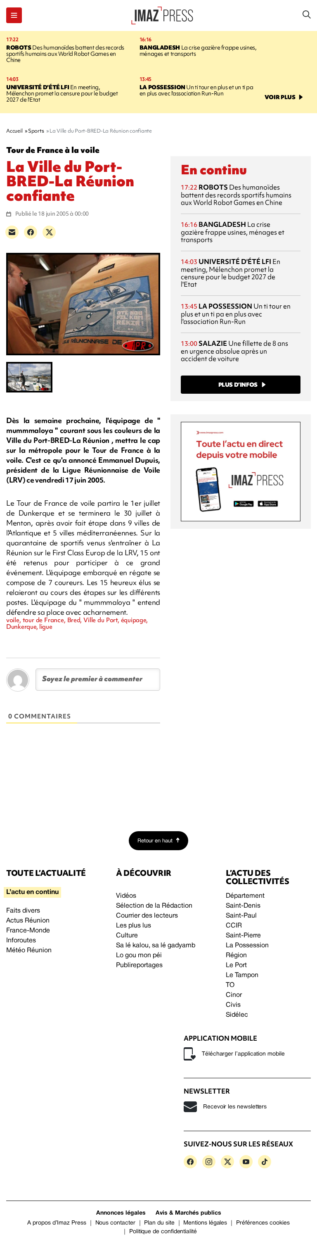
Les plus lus (133, 926)
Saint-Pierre (243, 936)
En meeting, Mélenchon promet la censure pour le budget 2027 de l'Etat (62, 93)
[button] (14, 15)
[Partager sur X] (49, 232)
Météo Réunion (29, 951)
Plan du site (159, 1223)
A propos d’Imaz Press (56, 1223)
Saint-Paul (241, 916)
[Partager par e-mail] (12, 232)
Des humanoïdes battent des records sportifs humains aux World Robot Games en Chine (65, 54)
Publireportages (139, 965)
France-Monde (28, 931)
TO (230, 985)
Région (236, 955)
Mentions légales (205, 1223)
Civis (233, 1005)
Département (245, 896)
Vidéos (126, 896)
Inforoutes (21, 941)
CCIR (234, 926)
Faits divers (23, 911)
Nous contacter (115, 1223)
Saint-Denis (243, 906)
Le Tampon (242, 975)
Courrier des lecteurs (147, 916)
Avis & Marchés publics (188, 1213)
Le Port (236, 965)
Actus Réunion (28, 921)
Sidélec (237, 1015)
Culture (127, 936)
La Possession (247, 946)
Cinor (234, 995)
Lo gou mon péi (139, 955)
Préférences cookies (263, 1223)
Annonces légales (121, 1213)
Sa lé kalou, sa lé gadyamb (155, 946)
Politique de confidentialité (163, 1231)
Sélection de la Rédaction (154, 906)
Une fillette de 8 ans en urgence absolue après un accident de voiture (234, 351)
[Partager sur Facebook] (30, 232)
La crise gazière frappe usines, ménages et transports (198, 50)
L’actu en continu (32, 892)
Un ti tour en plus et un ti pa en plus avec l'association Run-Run (196, 90)
